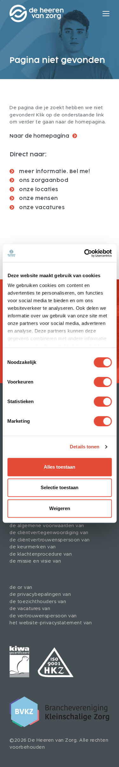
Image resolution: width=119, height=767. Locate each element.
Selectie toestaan (59, 487)
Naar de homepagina (39, 136)
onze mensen (38, 198)
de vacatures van (30, 608)
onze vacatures (41, 207)
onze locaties (38, 189)
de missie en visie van (35, 561)
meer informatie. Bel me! (54, 171)
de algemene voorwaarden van (47, 525)
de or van (21, 587)
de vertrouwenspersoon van (43, 616)
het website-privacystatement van (51, 622)
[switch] (103, 382)
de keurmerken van (33, 547)
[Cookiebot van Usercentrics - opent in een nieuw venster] (85, 253)
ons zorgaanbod (43, 180)
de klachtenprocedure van (41, 554)
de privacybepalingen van (40, 594)
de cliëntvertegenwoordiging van (49, 532)
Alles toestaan (59, 467)
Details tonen (84, 446)
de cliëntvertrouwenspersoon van (50, 540)
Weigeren (59, 508)
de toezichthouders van (38, 601)
